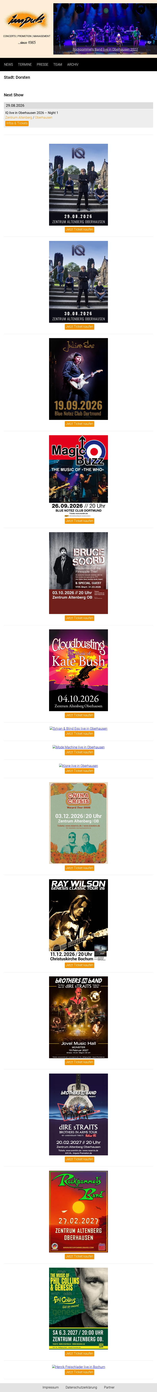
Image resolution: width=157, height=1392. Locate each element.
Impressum (51, 1387)
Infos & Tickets (17, 123)
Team (57, 64)
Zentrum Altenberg (18, 117)
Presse (42, 64)
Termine (25, 64)
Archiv (72, 64)
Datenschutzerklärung (81, 1387)
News (8, 64)
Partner (109, 1387)
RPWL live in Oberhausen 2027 (105, 49)
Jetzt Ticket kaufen (79, 229)
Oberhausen (43, 117)
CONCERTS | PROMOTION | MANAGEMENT (26, 40)
